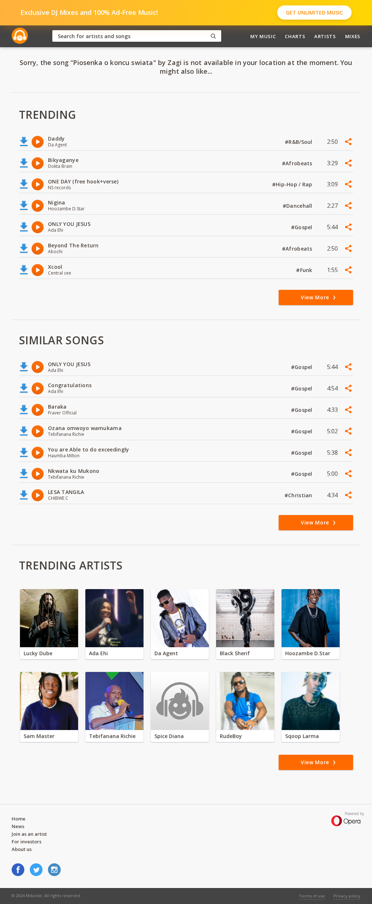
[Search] (213, 36)
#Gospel (302, 227)
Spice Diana (169, 736)
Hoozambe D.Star (307, 653)
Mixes (352, 36)
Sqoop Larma (302, 736)
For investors (26, 841)
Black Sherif (235, 653)
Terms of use (312, 896)
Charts (295, 36)
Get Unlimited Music (314, 12)
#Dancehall (298, 205)
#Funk (305, 270)
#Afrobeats (298, 163)
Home (18, 818)
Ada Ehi (98, 653)
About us (22, 849)
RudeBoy (231, 736)
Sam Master (39, 736)
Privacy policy (346, 896)
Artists (325, 36)
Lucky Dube (38, 653)
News (18, 826)
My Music (263, 36)
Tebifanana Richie (112, 736)
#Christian (299, 495)
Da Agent (166, 653)
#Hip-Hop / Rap (293, 184)
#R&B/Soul (299, 141)
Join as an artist (29, 834)
